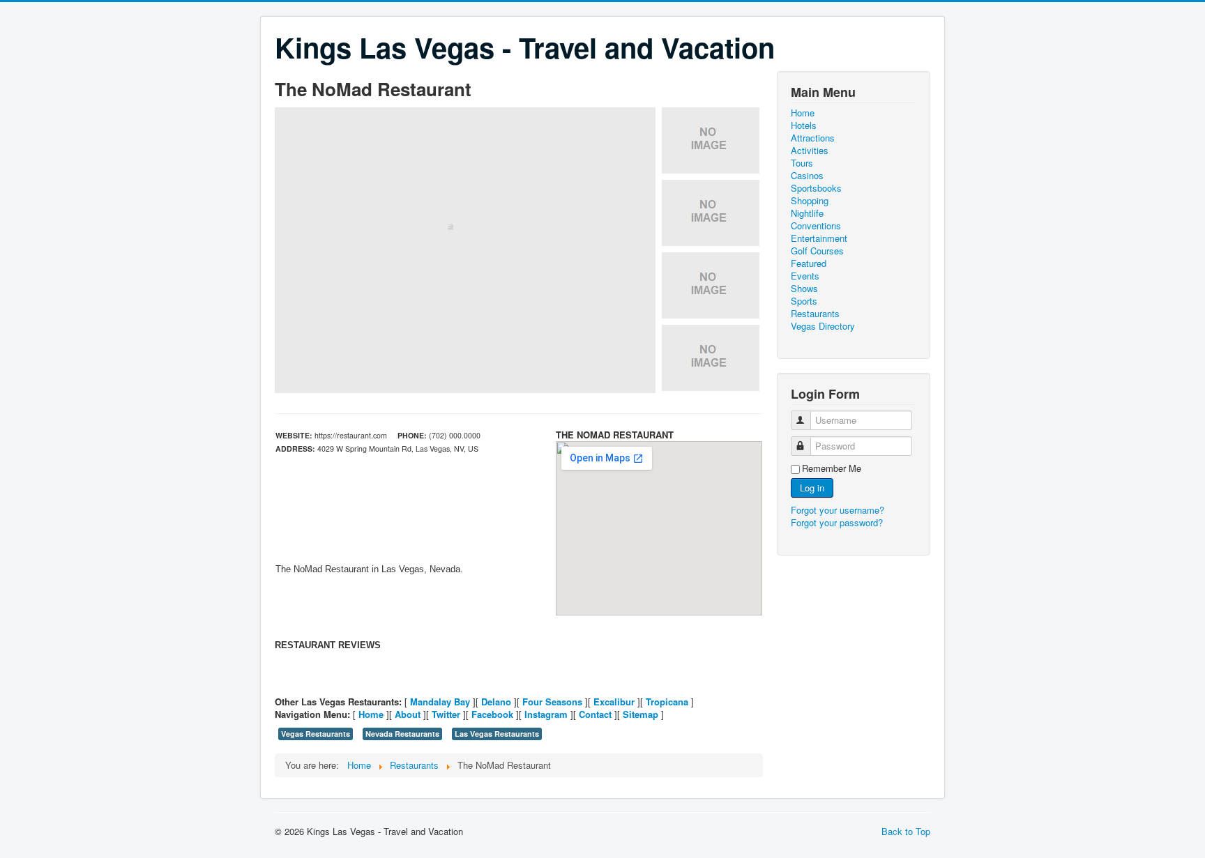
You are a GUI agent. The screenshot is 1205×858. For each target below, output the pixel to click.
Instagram (546, 714)
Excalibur (614, 701)
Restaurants (815, 313)
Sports (804, 301)
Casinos (807, 175)
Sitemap (640, 714)
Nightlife (807, 213)
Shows (804, 288)
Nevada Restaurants (402, 733)
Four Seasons (552, 701)
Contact (595, 714)
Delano (496, 701)
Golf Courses (817, 251)
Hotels (804, 125)
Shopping (809, 200)
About (407, 714)
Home (371, 714)
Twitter (446, 714)
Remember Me (831, 468)
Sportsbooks (816, 188)
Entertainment (819, 238)
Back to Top (905, 831)
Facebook (492, 714)
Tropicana (667, 701)
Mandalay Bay (440, 701)
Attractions (813, 138)
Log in (812, 487)
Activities (809, 150)
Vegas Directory (823, 326)
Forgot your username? (837, 509)
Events (805, 276)
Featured (808, 263)
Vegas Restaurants (315, 733)
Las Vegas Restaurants (497, 733)
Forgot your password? (837, 522)
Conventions (816, 226)
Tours (802, 163)
